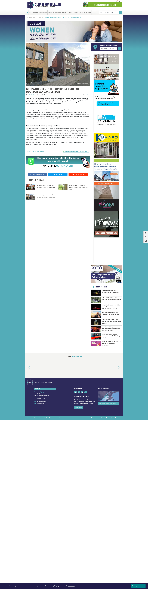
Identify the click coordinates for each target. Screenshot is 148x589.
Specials (35, 17)
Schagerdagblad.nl (48, 4)
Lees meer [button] (71, 586)
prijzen (30, 151)
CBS (88, 95)
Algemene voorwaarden (97, 417)
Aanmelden (78, 407)
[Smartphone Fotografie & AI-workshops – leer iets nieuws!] (96, 314)
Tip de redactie (79, 174)
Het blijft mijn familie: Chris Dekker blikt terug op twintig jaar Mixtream (111, 321)
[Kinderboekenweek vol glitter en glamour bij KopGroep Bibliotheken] (96, 343)
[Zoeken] (120, 12)
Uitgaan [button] (75, 12)
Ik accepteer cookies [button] (138, 586)
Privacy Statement (115, 417)
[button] (27, 368)
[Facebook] (75, 392)
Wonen (41, 17)
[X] (79, 392)
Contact (88, 12)
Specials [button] (64, 12)
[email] (146, 241)
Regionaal (58, 12)
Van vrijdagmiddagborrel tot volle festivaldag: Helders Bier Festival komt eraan (111, 328)
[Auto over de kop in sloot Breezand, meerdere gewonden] (96, 300)
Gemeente (51, 12)
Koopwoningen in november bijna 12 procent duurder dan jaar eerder (78, 187)
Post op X (59, 174)
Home (29, 17)
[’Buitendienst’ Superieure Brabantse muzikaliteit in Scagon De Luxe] (96, 336)
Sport (70, 12)
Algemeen (35, 12)
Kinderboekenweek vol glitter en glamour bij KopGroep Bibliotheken (111, 343)
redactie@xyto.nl (41, 401)
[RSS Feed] (85, 392)
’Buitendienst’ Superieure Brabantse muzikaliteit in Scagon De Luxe (111, 335)
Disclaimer (106, 417)
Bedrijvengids (43, 12)
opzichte (35, 151)
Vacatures (82, 12)
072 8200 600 (41, 399)
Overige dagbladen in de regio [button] (107, 403)
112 (30, 12)
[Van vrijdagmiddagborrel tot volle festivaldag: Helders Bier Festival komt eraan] (96, 329)
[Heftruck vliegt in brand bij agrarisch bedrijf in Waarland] (96, 293)
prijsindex (41, 151)
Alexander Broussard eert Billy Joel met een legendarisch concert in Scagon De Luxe (111, 306)
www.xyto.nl (40, 403)
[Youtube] (82, 392)
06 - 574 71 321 (64, 166)
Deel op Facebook (39, 174)
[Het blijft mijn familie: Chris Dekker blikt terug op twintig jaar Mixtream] (96, 322)
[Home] (27, 12)
